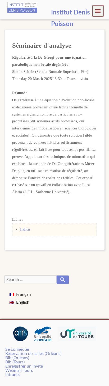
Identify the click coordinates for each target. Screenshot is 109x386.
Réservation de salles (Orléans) (33, 354)
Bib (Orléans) (17, 358)
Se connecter (17, 349)
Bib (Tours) (15, 362)
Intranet (12, 375)
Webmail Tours (19, 370)
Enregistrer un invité (24, 366)
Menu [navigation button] (98, 11)
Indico (25, 229)
